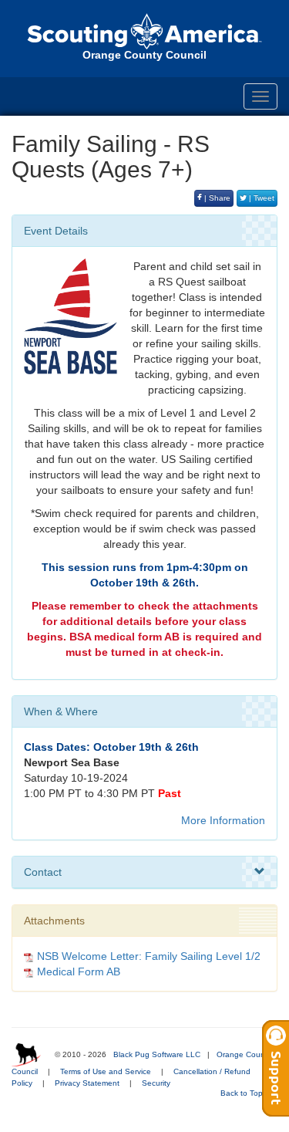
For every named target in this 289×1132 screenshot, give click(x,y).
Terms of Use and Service (105, 1071)
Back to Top (242, 1093)
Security (156, 1083)
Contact (43, 872)
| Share (216, 198)
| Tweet (260, 198)
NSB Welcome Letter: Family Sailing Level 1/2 (148, 956)
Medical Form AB (78, 971)
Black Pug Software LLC (156, 1054)
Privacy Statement (87, 1083)
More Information (223, 820)
